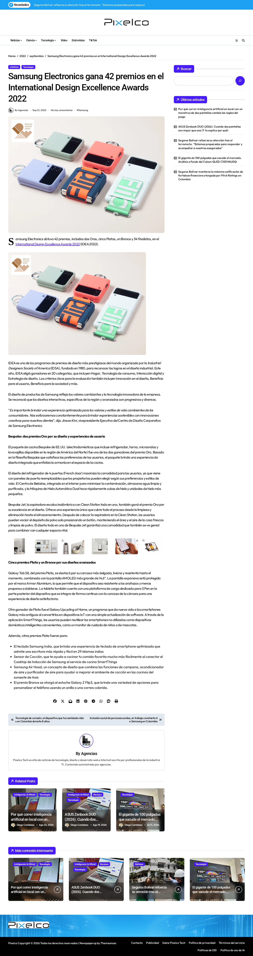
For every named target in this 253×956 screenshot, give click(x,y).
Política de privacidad (202, 942)
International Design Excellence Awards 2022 (47, 244)
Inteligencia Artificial (24, 794)
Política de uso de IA (232, 950)
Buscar (186, 69)
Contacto (137, 942)
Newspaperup (88, 943)
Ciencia (30, 40)
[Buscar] (240, 81)
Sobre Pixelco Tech (173, 942)
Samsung (83, 110)
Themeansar (108, 943)
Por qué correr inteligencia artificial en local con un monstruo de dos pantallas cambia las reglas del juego (210, 112)
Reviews (97, 794)
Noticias (15, 40)
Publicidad (152, 942)
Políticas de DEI (207, 950)
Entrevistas (78, 40)
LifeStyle (14, 67)
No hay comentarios (61, 110)
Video (63, 40)
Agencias (89, 753)
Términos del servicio (232, 942)
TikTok (93, 40)
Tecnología (47, 40)
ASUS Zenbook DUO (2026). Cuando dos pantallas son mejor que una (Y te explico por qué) (209, 128)
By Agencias (21, 110)
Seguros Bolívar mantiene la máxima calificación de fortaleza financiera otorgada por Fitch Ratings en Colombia (210, 175)
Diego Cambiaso (25, 824)
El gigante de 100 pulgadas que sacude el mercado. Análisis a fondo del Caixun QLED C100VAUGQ (210, 159)
